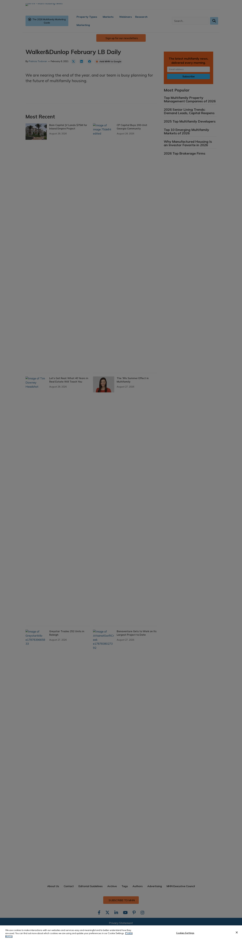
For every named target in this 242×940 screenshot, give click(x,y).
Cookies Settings (185, 932)
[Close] (236, 932)
